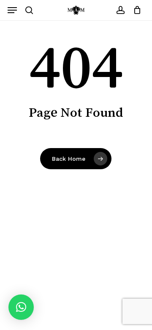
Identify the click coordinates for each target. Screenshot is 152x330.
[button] (12, 10)
